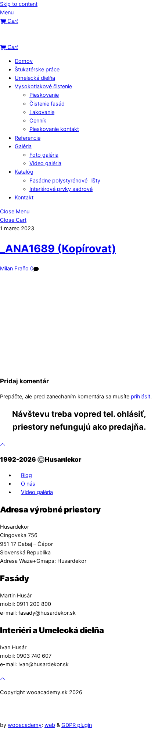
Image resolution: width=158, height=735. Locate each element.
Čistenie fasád (47, 103)
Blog (26, 475)
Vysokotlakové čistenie (43, 86)
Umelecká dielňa (35, 78)
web (49, 725)
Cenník (37, 120)
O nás (28, 483)
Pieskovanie (44, 95)
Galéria (23, 146)
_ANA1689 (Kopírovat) (58, 248)
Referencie (27, 138)
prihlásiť (140, 396)
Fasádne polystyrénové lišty (64, 180)
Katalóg (24, 171)
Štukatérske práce (37, 69)
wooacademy (25, 725)
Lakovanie (41, 112)
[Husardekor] (36, 38)
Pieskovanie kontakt (54, 129)
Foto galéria (43, 155)
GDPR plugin (76, 725)
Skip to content (18, 4)
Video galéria (45, 163)
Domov (24, 61)
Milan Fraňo (14, 268)
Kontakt (24, 197)
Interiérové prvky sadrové (61, 189)
